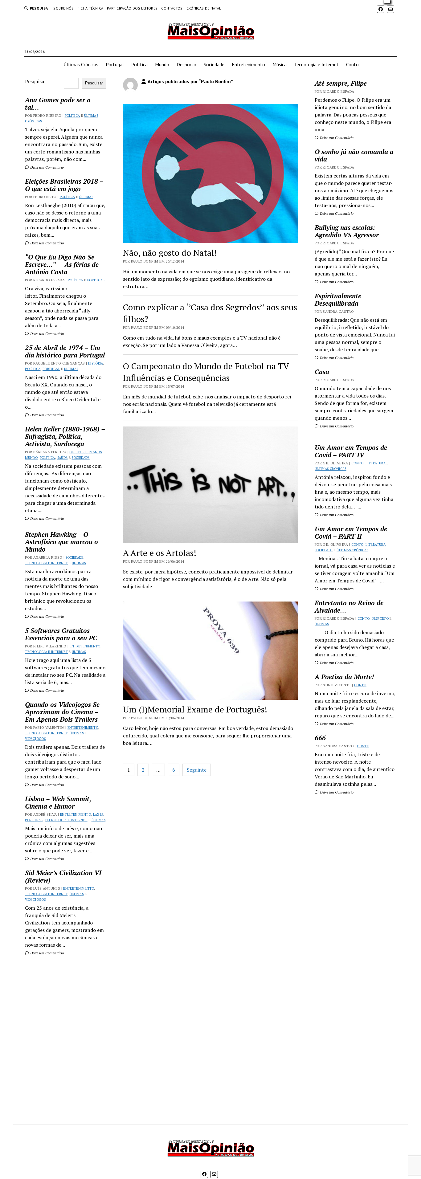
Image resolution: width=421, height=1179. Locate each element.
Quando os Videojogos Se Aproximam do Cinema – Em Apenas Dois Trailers (62, 712)
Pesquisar (35, 81)
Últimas (86, 197)
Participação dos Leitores (132, 8)
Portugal (115, 64)
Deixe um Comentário (46, 167)
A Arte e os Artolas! (159, 552)
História (95, 363)
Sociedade (214, 64)
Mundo (162, 64)
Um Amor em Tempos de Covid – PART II (351, 532)
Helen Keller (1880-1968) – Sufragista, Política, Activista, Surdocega (65, 436)
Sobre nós (63, 8)
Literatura (376, 463)
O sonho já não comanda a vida (354, 155)
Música (279, 64)
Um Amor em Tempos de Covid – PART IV (351, 451)
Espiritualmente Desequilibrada (338, 299)
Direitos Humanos (85, 452)
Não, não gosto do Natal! (170, 252)
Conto (352, 64)
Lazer (98, 814)
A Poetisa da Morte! (344, 676)
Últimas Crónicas (80, 64)
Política (139, 64)
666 (320, 737)
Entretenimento (248, 64)
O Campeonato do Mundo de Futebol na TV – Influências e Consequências (209, 371)
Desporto (186, 64)
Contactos (171, 8)
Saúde (62, 457)
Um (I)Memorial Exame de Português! (195, 709)
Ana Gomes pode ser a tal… (58, 103)
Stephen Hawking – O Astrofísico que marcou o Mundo (61, 542)
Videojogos (35, 738)
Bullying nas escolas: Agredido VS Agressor (347, 231)
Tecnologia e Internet (316, 64)
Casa (322, 371)
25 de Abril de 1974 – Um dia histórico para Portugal (65, 351)
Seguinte (196, 769)
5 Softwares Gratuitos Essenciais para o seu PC (61, 634)
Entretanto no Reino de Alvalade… (349, 606)
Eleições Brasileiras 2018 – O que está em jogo (64, 184)
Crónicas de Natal (203, 8)
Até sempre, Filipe (341, 83)
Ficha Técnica (91, 8)
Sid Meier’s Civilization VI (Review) (63, 876)
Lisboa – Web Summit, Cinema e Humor (58, 802)
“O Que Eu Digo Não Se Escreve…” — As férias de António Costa (62, 264)
